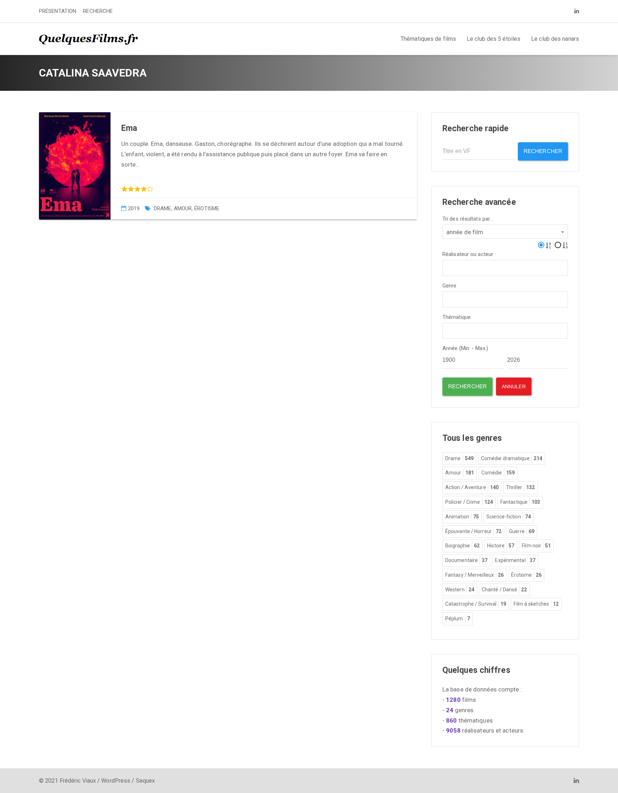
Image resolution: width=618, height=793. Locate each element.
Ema (129, 128)
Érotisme (206, 208)
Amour (183, 208)
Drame (162, 208)
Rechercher (543, 151)
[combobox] (505, 232)
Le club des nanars (555, 38)
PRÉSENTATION (57, 11)
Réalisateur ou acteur (467, 254)
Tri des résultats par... (467, 219)
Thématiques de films (428, 38)
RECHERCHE (98, 11)
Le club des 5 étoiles (493, 38)
